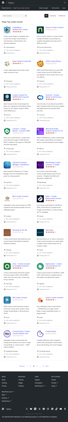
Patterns (21, 386)
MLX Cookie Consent (20, 196)
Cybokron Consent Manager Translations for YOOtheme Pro (20, 164)
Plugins (20, 383)
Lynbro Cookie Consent (54, 297)
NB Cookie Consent (19, 297)
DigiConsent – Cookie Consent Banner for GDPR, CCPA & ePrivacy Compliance (54, 265)
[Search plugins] (26, 16)
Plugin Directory (6, 8)
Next (47, 366)
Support (37, 380)
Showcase (21, 376)
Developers (38, 383)
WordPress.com (8, 392)
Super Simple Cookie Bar (21, 61)
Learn (37, 376)
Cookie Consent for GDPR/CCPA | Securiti (20, 96)
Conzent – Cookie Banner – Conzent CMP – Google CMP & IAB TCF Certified (21, 130)
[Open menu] (65, 2)
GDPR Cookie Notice (53, 61)
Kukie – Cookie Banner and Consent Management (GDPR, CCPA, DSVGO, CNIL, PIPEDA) (53, 197)
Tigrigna (8, 409)
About (4, 376)
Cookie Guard (51, 331)
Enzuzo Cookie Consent (55, 27)
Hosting (4, 383)
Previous (22, 366)
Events (53, 380)
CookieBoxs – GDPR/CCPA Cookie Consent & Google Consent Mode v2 (19, 28)
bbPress (5, 398)
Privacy (4, 386)
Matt (4, 395)
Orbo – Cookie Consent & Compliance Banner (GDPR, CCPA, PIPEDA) (21, 265)
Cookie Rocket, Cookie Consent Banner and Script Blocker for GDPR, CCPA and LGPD (21, 332)
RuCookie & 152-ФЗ (19, 230)
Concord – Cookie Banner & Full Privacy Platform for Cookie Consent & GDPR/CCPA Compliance (54, 96)
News (3, 380)
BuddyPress (6, 401)
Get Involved (55, 376)
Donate (54, 383)
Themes (21, 380)
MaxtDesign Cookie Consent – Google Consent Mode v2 (53, 164)
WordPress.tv (40, 386)
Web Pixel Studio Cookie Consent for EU (54, 130)
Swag (54, 386)
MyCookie (49, 230)
